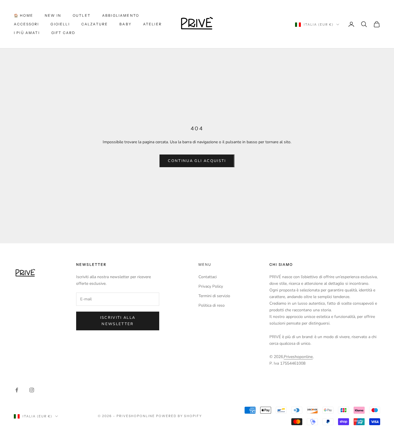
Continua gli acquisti (197, 160)
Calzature (94, 24)
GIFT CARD (63, 33)
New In (53, 15)
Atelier (152, 24)
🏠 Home (23, 15)
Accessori (26, 24)
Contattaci (207, 277)
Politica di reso (211, 305)
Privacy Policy (210, 286)
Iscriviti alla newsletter (118, 320)
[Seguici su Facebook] (17, 390)
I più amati (27, 33)
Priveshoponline (298, 356)
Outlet (82, 15)
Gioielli (60, 24)
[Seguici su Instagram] (32, 390)
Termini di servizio (214, 296)
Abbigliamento (120, 15)
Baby (125, 24)
